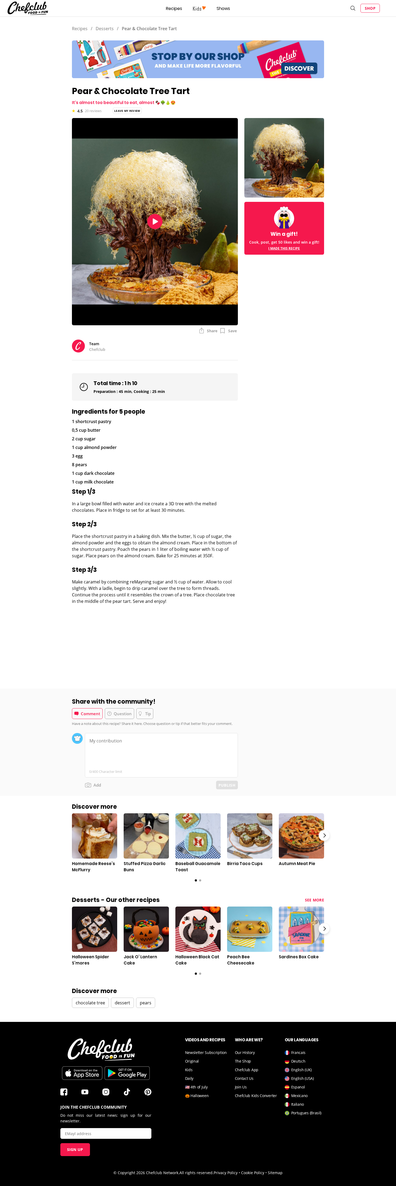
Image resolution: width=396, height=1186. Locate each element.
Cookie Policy (252, 1172)
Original (192, 1061)
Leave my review (127, 111)
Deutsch (298, 1061)
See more (314, 900)
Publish (226, 785)
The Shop (243, 1061)
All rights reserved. (196, 1172)
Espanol (298, 1087)
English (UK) (301, 1069)
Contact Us (244, 1078)
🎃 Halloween (197, 1095)
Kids (189, 1069)
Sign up (75, 1149)
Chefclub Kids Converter (256, 1095)
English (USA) (302, 1078)
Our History (245, 1052)
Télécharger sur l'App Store (82, 1073)
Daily (189, 1078)
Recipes (174, 8)
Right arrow (324, 835)
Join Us (241, 1087)
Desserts (105, 29)
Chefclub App (246, 1069)
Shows (223, 8)
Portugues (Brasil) (306, 1112)
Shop (370, 8)
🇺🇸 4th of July (196, 1087)
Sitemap (275, 1172)
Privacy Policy (226, 1172)
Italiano (297, 1104)
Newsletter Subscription (206, 1052)
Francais (298, 1052)
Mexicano (299, 1095)
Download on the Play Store (127, 1073)
